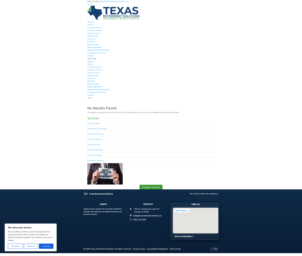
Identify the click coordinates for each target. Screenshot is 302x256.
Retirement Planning (95, 134)
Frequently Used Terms (96, 53)
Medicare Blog (93, 44)
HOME (89, 4)
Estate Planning (93, 144)
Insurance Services (94, 30)
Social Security (93, 36)
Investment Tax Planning (97, 128)
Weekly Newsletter (94, 47)
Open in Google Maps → (184, 236)
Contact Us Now (151, 187)
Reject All (31, 246)
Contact (90, 56)
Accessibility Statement (157, 249)
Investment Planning (95, 160)
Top (215, 249)
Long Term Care (93, 33)
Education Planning (95, 139)
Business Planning (94, 155)
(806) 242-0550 (139, 219)
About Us (90, 22)
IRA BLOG (91, 41)
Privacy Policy (139, 249)
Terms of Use (175, 249)
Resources (91, 39)
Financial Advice (93, 123)
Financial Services (94, 27)
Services (90, 25)
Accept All (46, 246)
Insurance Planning (95, 150)
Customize (15, 246)
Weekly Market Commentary (98, 50)
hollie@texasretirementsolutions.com (147, 216)
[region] (31, 237)
